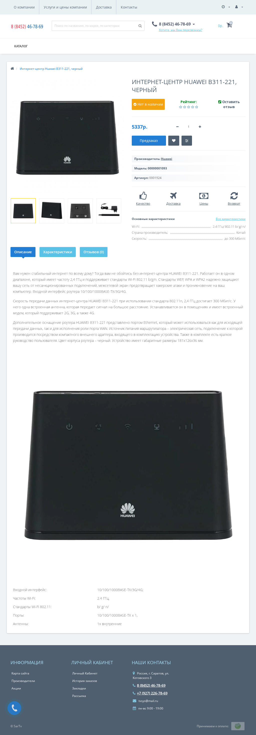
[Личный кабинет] (239, 7)
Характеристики (57, 252)
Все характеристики (231, 219)
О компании (24, 7)
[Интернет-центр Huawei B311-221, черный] (23, 210)
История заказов (84, 681)
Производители (23, 681)
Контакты (129, 7)
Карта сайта (20, 673)
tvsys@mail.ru (148, 701)
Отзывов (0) (94, 252)
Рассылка (79, 696)
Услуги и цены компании (65, 7)
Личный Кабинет (85, 673)
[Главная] (12, 69)
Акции (16, 688)
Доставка (104, 7)
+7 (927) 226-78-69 (152, 693)
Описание (23, 252)
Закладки (79, 688)
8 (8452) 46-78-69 (151, 685)
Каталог (21, 46)
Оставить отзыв (231, 104)
